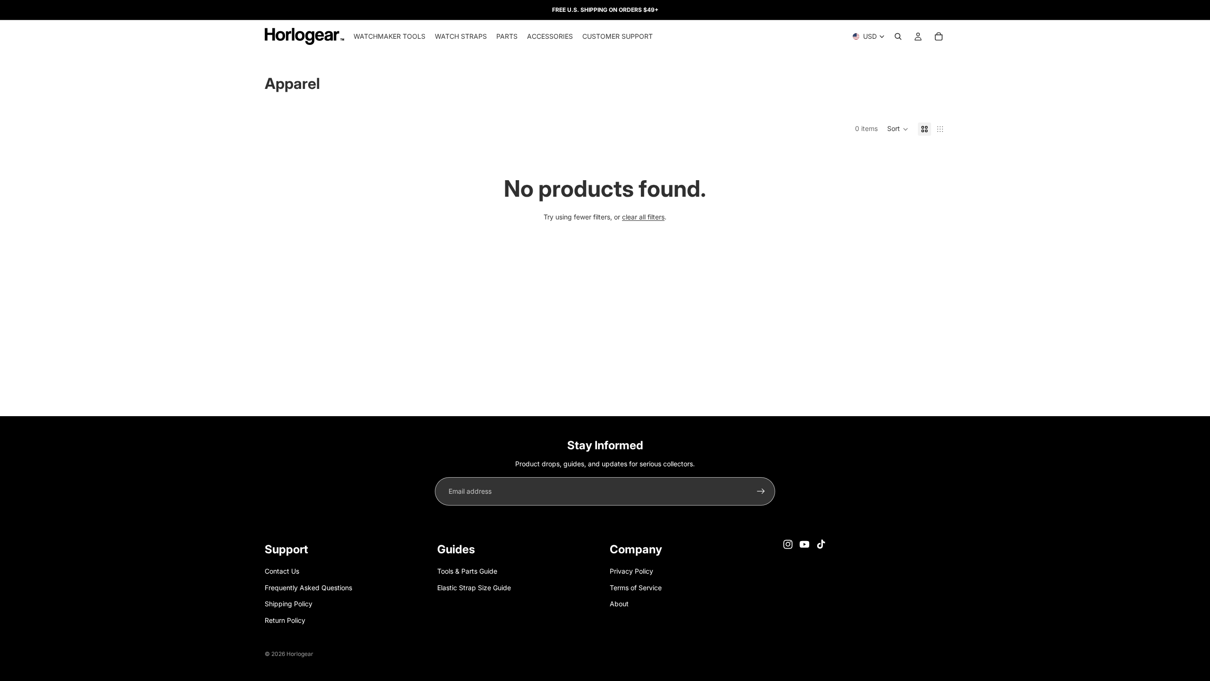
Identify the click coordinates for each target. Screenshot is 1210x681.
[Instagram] (788, 544)
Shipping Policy (288, 604)
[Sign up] (761, 491)
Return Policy (285, 620)
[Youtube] (804, 544)
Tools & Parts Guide (467, 571)
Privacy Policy (631, 571)
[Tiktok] (821, 544)
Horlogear (299, 653)
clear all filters (643, 217)
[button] (897, 129)
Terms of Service (636, 588)
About (619, 604)
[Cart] (938, 36)
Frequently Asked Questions (308, 588)
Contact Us (282, 571)
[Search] (898, 36)
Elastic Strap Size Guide (474, 588)
